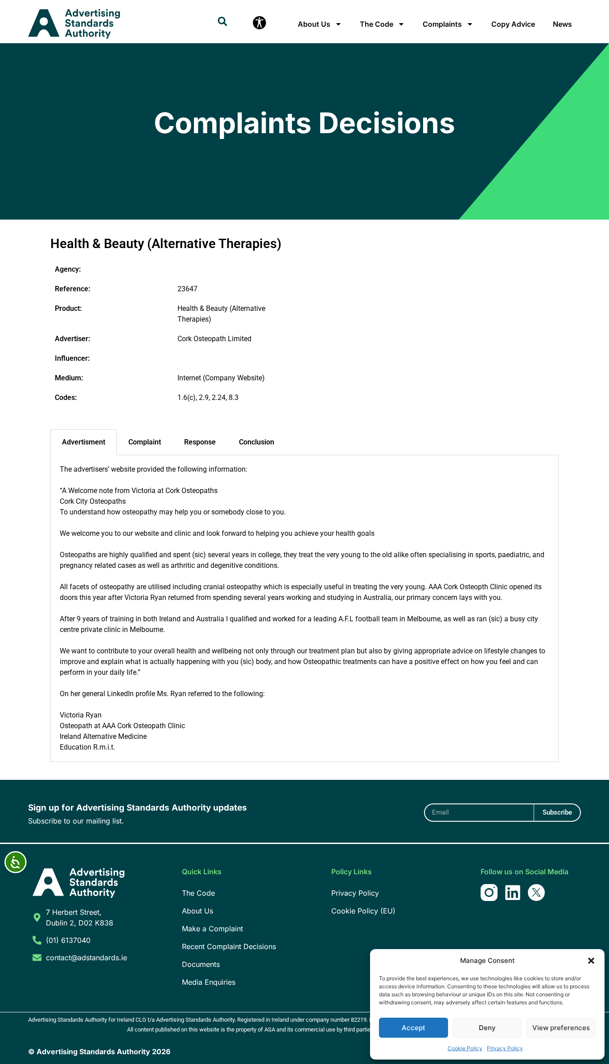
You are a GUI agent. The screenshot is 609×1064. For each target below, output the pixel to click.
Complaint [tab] (144, 442)
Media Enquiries (208, 982)
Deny (487, 1027)
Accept (413, 1027)
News (562, 24)
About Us (314, 24)
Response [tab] (200, 442)
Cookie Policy (465, 1048)
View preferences (561, 1027)
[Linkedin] (512, 892)
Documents (201, 964)
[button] (591, 960)
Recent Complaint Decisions (229, 946)
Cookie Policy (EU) (363, 910)
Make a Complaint (212, 928)
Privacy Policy (505, 1048)
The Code (376, 24)
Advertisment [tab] (83, 442)
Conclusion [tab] (256, 442)
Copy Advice (513, 24)
